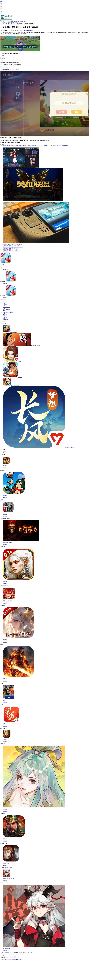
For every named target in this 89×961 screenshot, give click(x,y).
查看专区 (5, 297)
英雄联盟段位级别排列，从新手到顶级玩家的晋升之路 (28, 145)
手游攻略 (5, 22)
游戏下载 (5, 283)
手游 (1, 3)
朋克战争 (5, 302)
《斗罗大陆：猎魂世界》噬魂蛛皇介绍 (11, 245)
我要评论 (31, 30)
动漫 (1, 12)
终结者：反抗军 (6, 307)
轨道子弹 (5, 314)
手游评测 (8, 22)
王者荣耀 (7, 21)
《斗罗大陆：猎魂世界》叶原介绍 (10, 249)
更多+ (5, 299)
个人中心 (16, 952)
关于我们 (2, 952)
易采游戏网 (26, 30)
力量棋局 (5, 304)
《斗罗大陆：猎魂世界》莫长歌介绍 (10, 248)
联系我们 (7, 952)
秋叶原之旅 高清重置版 (8, 312)
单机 (1, 6)
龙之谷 (19, 21)
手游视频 (12, 22)
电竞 (1, 7)
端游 (1, 4)
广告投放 (25, 952)
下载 (1, 9)
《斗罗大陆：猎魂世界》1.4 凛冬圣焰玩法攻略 (13, 247)
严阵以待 (5, 317)
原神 (11, 21)
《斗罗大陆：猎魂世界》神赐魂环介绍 (11, 250)
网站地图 (30, 952)
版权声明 (21, 952)
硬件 (1, 8)
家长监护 (11, 952)
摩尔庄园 (2, 264)
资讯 (1, 2)
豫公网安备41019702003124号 (6, 959)
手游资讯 (16, 22)
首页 (1, 1)
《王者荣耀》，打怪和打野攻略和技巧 (8, 145)
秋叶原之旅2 (5, 319)
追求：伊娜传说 (6, 309)
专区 (1, 11)
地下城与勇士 (15, 21)
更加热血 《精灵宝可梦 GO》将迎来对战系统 (12, 244)
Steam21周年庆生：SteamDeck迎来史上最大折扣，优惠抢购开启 (54, 145)
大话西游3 (23, 21)
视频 (1, 13)
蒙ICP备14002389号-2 (17, 959)
